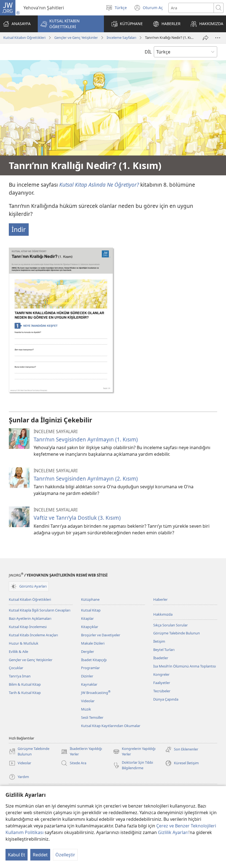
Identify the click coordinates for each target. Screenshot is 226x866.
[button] (71, 23)
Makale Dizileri (92, 643)
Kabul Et (16, 855)
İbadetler (160, 657)
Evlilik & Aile (18, 651)
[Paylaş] (206, 37)
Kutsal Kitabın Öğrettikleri (24, 37)
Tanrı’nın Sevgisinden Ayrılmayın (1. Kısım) (86, 439)
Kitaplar (87, 618)
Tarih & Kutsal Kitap (25, 692)
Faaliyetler (161, 682)
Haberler (160, 599)
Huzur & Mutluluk (23, 643)
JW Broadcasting (96, 692)
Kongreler (161, 674)
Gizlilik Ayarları (173, 832)
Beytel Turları (163, 649)
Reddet (40, 855)
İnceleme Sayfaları (121, 37)
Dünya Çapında (165, 699)
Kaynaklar (89, 684)
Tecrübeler (161, 690)
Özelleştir (65, 855)
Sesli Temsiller (92, 717)
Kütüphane (90, 599)
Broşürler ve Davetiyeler (100, 634)
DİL (148, 52)
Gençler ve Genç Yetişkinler (76, 37)
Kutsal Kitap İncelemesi (28, 626)
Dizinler (87, 676)
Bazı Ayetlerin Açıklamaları (30, 618)
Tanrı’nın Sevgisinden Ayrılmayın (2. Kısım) (86, 478)
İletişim (159, 641)
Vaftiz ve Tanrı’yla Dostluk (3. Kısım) (77, 517)
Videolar (88, 700)
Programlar (90, 667)
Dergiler (87, 651)
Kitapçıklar (89, 626)
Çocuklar (16, 667)
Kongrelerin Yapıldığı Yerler (134, 751)
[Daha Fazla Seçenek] (218, 37)
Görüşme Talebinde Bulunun (176, 633)
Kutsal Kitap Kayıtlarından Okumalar (110, 725)
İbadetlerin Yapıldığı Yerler (81, 751)
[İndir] (61, 320)
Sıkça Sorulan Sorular (170, 625)
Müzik (86, 709)
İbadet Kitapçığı (94, 659)
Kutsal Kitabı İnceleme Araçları (33, 634)
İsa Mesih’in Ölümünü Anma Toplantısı (184, 666)
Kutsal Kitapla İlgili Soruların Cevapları (39, 610)
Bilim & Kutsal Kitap (25, 684)
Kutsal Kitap (91, 610)
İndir (19, 229)
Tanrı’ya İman (20, 676)
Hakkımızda (163, 614)
